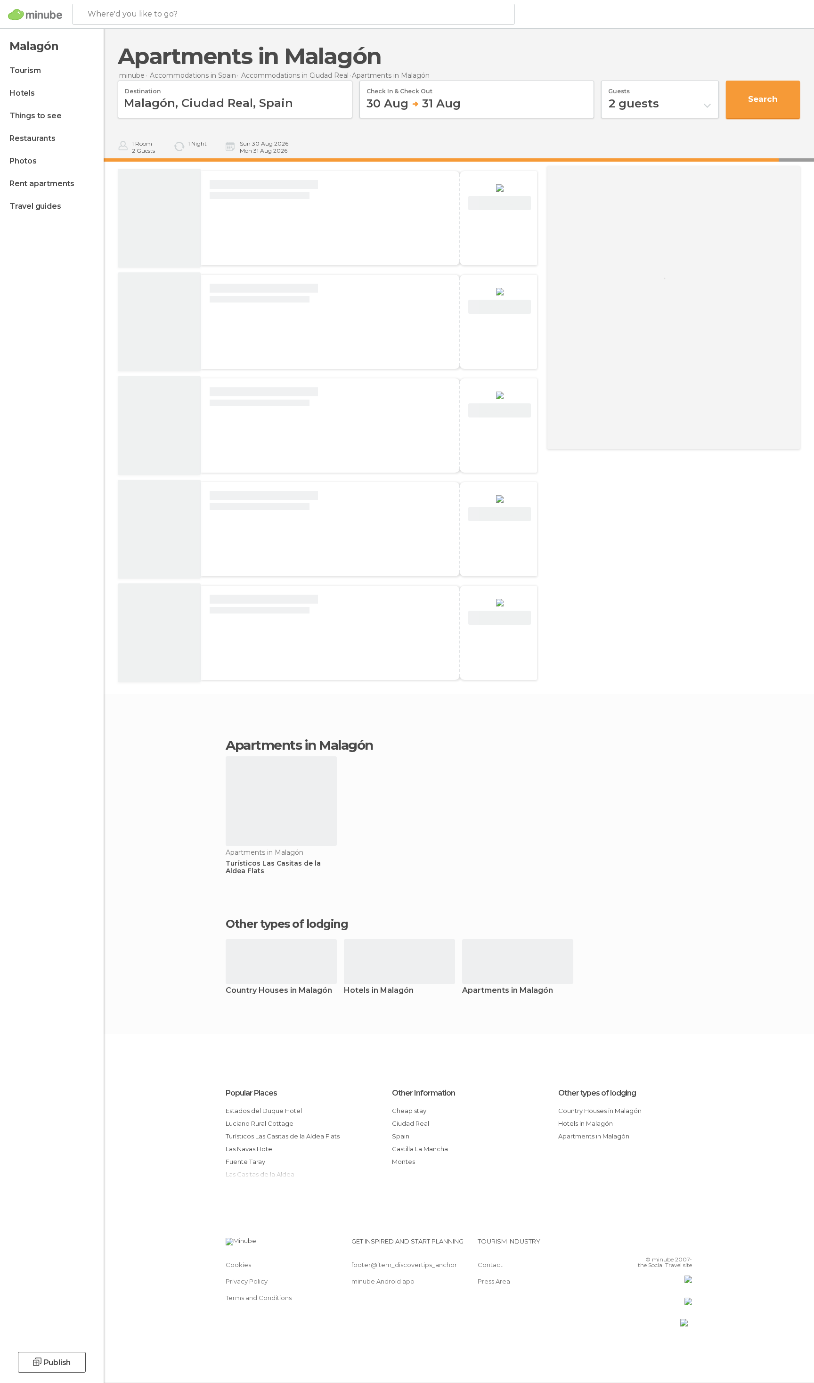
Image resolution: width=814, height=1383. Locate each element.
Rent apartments (41, 183)
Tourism (25, 70)
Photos (23, 160)
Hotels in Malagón (379, 991)
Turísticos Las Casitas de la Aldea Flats (273, 867)
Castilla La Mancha (420, 1149)
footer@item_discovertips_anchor (404, 1264)
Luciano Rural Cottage (259, 1123)
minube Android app (383, 1281)
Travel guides (35, 206)
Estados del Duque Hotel (264, 1110)
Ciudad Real (410, 1123)
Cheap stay (409, 1110)
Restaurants (32, 138)
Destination (143, 88)
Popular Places (251, 1092)
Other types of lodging (597, 1092)
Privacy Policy (247, 1281)
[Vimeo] (669, 1245)
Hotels (22, 93)
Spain (400, 1136)
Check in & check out (399, 88)
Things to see (35, 115)
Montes (403, 1161)
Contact (490, 1264)
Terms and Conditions (259, 1297)
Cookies (238, 1264)
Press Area (494, 1281)
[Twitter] (654, 1245)
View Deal (499, 203)
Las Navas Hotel (250, 1149)
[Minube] (35, 14)
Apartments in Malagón (507, 991)
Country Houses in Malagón (279, 991)
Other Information (423, 1092)
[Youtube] (685, 1245)
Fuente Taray (245, 1161)
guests (619, 88)
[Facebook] (638, 1245)
